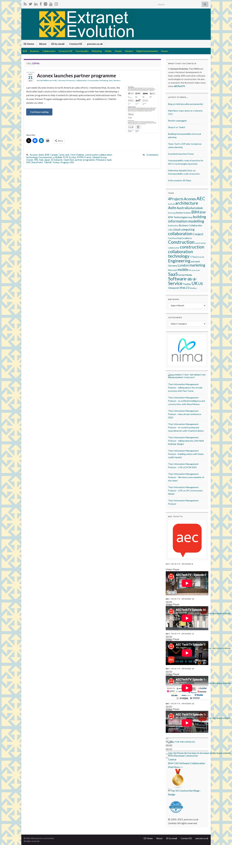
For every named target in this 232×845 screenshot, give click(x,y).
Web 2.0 (184, 287)
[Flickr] (45, 3)
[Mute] (167, 753)
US (200, 283)
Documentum (45, 157)
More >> (178, 766)
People (118, 51)
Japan (47, 159)
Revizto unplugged (177, 120)
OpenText (69, 159)
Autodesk (196, 208)
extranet (195, 261)
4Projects (175, 199)
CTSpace (194, 257)
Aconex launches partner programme (76, 75)
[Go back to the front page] (116, 24)
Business (34, 51)
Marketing (97, 51)
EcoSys (72, 157)
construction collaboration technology (186, 251)
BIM (25, 51)
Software (184, 763)
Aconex (34, 154)
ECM (65, 157)
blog (190, 217)
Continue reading (39, 112)
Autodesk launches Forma (181, 153)
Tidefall (47, 162)
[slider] (199, 752)
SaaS (111, 80)
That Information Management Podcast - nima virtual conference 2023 (184, 414)
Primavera (101, 159)
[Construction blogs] (178, 778)
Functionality (82, 51)
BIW (47, 154)
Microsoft (172, 270)
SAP (28, 162)
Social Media (185, 274)
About (42, 43)
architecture (186, 203)
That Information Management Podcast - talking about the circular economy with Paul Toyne (185, 387)
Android (171, 204)
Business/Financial (67, 80)
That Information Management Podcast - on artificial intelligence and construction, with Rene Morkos (186, 400)
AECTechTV (179, 86)
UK (195, 283)
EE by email (57, 43)
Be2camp (172, 213)
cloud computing (183, 229)
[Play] (167, 738)
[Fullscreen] (167, 757)
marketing (197, 265)
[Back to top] (225, 838)
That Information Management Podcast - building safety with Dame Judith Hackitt (186, 454)
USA (71, 162)
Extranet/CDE (66, 51)
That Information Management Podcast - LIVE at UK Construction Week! (185, 490)
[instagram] (56, 3)
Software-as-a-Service (182, 281)
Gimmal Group (99, 157)
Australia (183, 208)
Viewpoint (173, 287)
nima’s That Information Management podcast (186, 376)
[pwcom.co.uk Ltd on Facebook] (41, 3)
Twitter (187, 283)
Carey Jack (64, 154)
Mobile (108, 51)
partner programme (85, 159)
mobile (183, 269)
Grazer (29, 159)
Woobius (193, 288)
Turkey (55, 162)
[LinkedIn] (36, 3)
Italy (41, 159)
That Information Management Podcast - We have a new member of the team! (186, 477)
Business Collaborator (190, 225)
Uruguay (64, 162)
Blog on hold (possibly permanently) (185, 104)
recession (195, 270)
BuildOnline (173, 225)
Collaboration (49, 51)
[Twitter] (30, 3)
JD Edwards (57, 159)
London (183, 265)
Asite (41, 154)
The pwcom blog (185, 742)
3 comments (152, 154)
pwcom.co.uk (95, 43)
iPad (170, 766)
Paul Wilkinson (45, 80)
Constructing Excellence (180, 238)
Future (164, 51)
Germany (172, 265)
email (201, 257)
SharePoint (37, 162)
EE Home (29, 43)
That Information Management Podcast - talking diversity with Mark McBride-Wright (186, 440)
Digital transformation (147, 51)
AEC (56, 80)
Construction (181, 242)
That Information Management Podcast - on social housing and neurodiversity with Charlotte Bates (186, 427)
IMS (36, 159)
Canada (54, 154)
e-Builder (57, 157)
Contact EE (75, 43)
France (87, 157)
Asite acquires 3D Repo (179, 180)
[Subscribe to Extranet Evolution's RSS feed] (25, 3)
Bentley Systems (183, 212)
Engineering (179, 260)
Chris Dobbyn (77, 154)
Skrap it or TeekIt (176, 127)
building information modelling (187, 218)
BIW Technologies (178, 217)
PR (190, 270)
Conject (198, 234)
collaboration (180, 233)
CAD (170, 230)
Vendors (129, 51)
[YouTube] (51, 3)
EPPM (80, 157)
